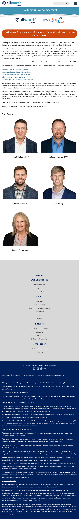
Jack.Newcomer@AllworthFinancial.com (16, 74)
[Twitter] (38, 368)
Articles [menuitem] (39, 335)
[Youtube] (45, 368)
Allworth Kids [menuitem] (39, 312)
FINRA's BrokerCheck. (10, 389)
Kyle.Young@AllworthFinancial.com (14, 77)
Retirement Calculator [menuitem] (39, 339)
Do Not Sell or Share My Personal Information (51, 375)
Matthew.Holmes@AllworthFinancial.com (16, 72)
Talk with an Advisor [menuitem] (39, 349)
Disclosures (55, 383)
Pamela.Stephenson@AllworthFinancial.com (17, 79)
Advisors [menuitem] (39, 301)
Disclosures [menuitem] (16, 375)
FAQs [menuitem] (39, 288)
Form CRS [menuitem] (39, 319)
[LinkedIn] (34, 368)
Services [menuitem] (39, 276)
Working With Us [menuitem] (39, 280)
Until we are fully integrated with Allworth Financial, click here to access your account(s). (40, 33)
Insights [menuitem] (39, 324)
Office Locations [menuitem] (40, 284)
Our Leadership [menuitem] (39, 305)
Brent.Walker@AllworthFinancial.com (15, 70)
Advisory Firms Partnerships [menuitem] (39, 308)
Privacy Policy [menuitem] (6, 375)
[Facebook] (41, 368)
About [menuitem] (39, 297)
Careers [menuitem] (39, 315)
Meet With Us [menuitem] (39, 344)
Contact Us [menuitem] (40, 352)
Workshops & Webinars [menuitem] (39, 328)
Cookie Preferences (28, 375)
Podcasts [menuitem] (39, 332)
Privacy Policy (64, 383)
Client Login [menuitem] (39, 291)
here (46, 106)
